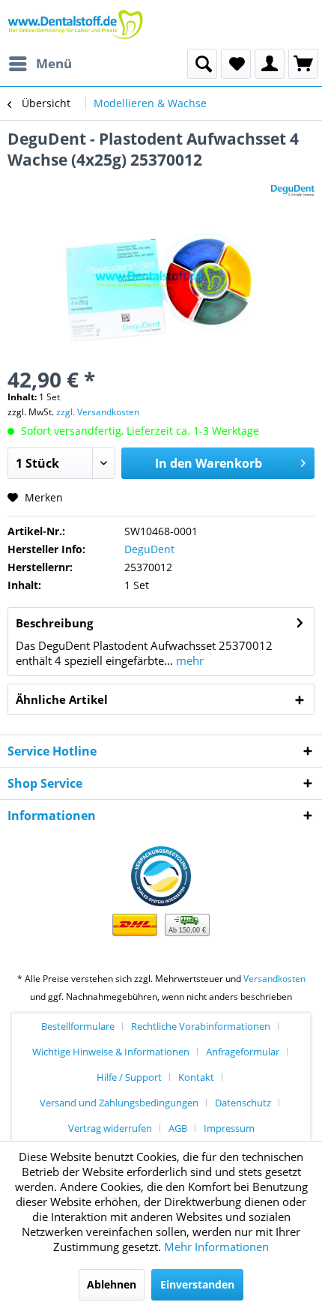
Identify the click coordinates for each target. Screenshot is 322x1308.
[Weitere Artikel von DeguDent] (293, 183)
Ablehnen (111, 1284)
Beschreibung (54, 622)
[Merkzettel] (236, 64)
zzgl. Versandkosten (97, 412)
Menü (54, 63)
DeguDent (149, 549)
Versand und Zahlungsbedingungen (119, 1102)
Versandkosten (274, 978)
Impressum (229, 1128)
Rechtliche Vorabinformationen (200, 1026)
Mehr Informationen (216, 1246)
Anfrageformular (242, 1051)
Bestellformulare (78, 1026)
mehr (188, 660)
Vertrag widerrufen (110, 1128)
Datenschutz (243, 1102)
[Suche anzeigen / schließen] (202, 64)
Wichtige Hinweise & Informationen (110, 1051)
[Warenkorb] (303, 64)
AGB (177, 1128)
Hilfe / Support (129, 1077)
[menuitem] (39, 64)
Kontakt (196, 1077)
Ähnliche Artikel (62, 699)
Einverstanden (197, 1284)
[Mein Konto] (270, 64)
